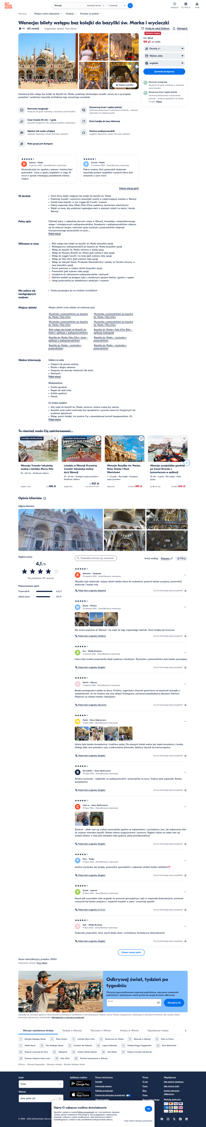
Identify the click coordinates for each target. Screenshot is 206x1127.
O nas (145, 1082)
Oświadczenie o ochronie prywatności (68, 1017)
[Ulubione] (174, 4)
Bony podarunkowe (151, 1100)
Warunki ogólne (102, 1100)
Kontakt (98, 1082)
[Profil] (197, 4)
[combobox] (166, 558)
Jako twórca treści (171, 1086)
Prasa (145, 1095)
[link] (38, 462)
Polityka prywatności (104, 1091)
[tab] (38, 1030)
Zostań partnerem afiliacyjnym (172, 1092)
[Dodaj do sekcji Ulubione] (54, 438)
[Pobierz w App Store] (80, 1095)
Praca (145, 1086)
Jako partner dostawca (173, 1082)
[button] (28, 28)
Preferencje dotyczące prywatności (110, 1095)
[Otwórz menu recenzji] (185, 575)
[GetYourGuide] (8, 5)
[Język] (186, 4)
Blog (144, 1091)
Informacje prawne (103, 1086)
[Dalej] (187, 463)
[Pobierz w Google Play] (80, 1084)
